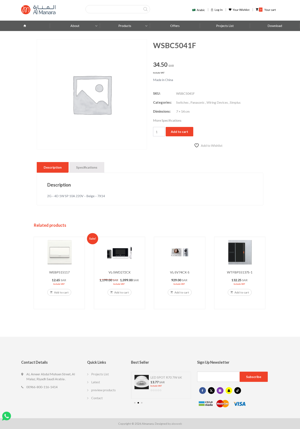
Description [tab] (53, 167)
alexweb (176, 423)
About (74, 26)
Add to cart (179, 131)
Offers (175, 26)
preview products (103, 390)
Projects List (225, 26)
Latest (95, 382)
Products (124, 26)
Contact (97, 398)
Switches (182, 102)
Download (275, 26)
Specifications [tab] (86, 167)
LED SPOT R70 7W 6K (166, 377)
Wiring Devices (217, 102)
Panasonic (197, 102)
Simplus (235, 102)
